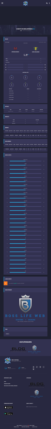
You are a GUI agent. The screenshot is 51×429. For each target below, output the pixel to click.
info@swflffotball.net (11, 368)
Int (45, 135)
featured (7, 333)
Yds (40, 135)
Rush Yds (39, 130)
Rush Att (35, 130)
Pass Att (17, 130)
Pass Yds (21, 130)
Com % (25, 130)
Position (6, 130)
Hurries (20, 135)
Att (28, 135)
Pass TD (28, 130)
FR (30, 135)
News (5, 381)
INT (36, 135)
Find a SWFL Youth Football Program (10, 385)
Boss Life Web (32, 425)
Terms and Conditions (25, 426)
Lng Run (46, 130)
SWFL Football (19, 425)
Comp (14, 130)
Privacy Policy (16, 426)
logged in (15, 283)
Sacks (24, 135)
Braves (14, 121)
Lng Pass (31, 130)
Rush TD (43, 130)
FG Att (33, 135)
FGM (38, 135)
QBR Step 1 (11, 130)
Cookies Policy (34, 426)
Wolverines (13, 123)
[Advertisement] (25, 15)
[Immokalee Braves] (15, 48)
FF (26, 135)
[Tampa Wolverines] (36, 48)
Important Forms (7, 383)
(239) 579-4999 (24, 368)
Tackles (16, 135)
